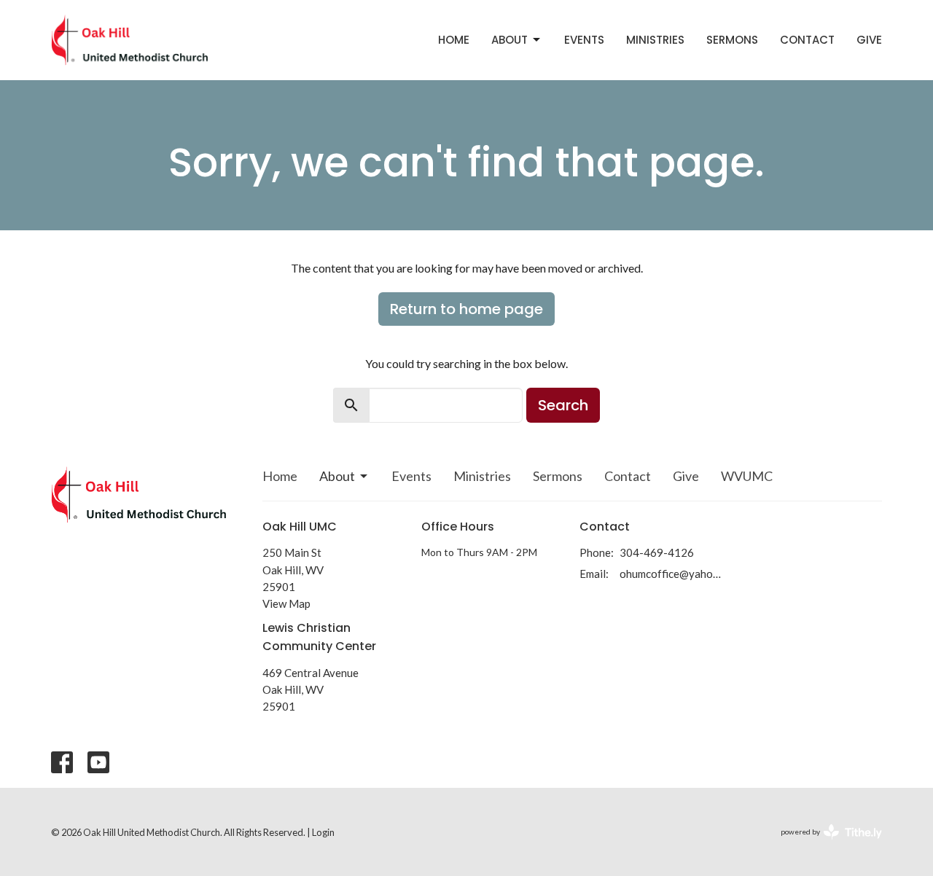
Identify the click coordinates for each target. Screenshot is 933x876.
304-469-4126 (657, 552)
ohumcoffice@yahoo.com (672, 573)
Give (869, 39)
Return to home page (466, 309)
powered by (824, 844)
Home (453, 39)
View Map (286, 603)
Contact (807, 39)
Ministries (655, 39)
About (509, 39)
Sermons (732, 39)
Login (323, 832)
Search (563, 405)
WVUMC (747, 476)
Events (584, 39)
